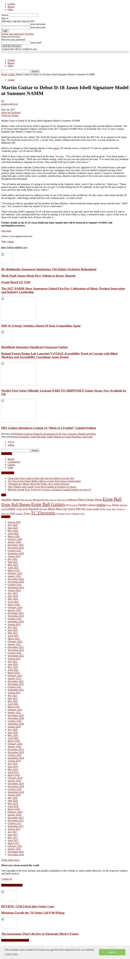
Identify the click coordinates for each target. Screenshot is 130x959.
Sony (114, 509)
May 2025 (13, 564)
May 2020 (13, 735)
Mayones (43, 509)
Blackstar (37, 500)
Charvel (53, 500)
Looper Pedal (22, 509)
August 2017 (14, 829)
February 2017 (15, 846)
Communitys (14, 461)
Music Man (54, 508)
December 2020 (16, 715)
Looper (10, 508)
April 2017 (13, 840)
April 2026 (13, 533)
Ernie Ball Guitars (48, 504)
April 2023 (13, 635)
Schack (108, 509)
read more (6, 231)
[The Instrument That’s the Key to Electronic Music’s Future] (9, 927)
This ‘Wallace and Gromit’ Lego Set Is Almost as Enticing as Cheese (42, 486)
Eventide (73, 505)
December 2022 (16, 647)
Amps (16, 499)
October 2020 (14, 721)
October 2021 (14, 687)
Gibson (92, 504)
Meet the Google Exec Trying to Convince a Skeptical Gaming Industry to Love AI (49, 489)
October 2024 (14, 584)
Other (10, 9)
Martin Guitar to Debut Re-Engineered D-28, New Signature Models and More (56, 434)
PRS (78, 508)
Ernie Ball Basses (16, 504)
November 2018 (16, 786)
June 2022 (13, 664)
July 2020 (12, 729)
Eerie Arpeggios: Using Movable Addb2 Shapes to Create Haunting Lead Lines (53, 436)
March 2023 (14, 638)
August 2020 (14, 726)
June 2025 (13, 562)
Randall (96, 509)
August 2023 (14, 624)
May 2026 (13, 530)
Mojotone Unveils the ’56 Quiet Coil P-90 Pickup (33, 912)
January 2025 (14, 576)
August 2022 (14, 658)
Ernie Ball (112, 499)
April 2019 (13, 772)
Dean (59, 500)
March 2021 (14, 706)
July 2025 (12, 559)
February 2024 (15, 607)
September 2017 (16, 826)
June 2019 (13, 766)
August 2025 (14, 556)
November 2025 (16, 547)
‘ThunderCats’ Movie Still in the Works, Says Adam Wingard (38, 484)
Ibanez (115, 504)
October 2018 (14, 789)
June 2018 (13, 800)
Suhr (12, 513)
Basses (11, 6)
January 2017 (14, 849)
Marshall (34, 508)
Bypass (45, 500)
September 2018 (16, 792)
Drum (98, 499)
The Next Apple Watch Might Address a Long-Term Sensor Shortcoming (44, 481)
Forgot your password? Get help (17, 34)
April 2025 (13, 567)
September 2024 (16, 587)
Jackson (123, 505)
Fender (82, 504)
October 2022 (14, 652)
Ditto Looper (86, 499)
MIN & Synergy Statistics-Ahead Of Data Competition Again (41, 325)
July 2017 (12, 832)
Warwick (76, 514)
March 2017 (14, 843)
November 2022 (16, 650)
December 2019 (16, 749)
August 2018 (14, 795)
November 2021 (16, 684)
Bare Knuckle (26, 500)
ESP (67, 505)
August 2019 (14, 760)
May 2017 (13, 837)
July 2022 (12, 661)
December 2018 (16, 783)
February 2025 (15, 573)
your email (36, 42)
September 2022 (16, 655)
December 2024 (16, 579)
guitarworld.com (9, 104)
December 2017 (16, 817)
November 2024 (16, 581)
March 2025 (14, 570)
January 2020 (14, 746)
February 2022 (15, 675)
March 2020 (14, 741)
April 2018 (13, 806)
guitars (56, 148)
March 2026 (14, 536)
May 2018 (13, 803)
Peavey (71, 509)
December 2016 (16, 851)
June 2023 (13, 630)
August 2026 (14, 522)
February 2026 (15, 539)
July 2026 (12, 525)
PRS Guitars (86, 509)
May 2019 (13, 769)
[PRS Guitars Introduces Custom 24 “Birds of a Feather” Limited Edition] (18, 421)
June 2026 (13, 527)
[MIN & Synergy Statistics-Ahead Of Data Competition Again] (18, 319)
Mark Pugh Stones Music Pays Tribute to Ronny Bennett (38, 275)
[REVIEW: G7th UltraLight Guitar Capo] (9, 900)
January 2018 (14, 814)
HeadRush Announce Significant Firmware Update (34, 347)
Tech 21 (69, 514)
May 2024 (13, 599)
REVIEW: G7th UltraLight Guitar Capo (27, 906)
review (102, 509)
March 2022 (14, 672)
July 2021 (12, 695)
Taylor (27, 513)
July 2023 (12, 627)
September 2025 (16, 553)
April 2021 (13, 704)
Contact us (6, 879)
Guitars (11, 4)
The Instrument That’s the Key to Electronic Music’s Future (40, 933)
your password (38, 27)
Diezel (64, 500)
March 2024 (14, 604)
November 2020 (16, 718)
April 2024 (13, 601)
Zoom (82, 514)
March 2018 (14, 809)
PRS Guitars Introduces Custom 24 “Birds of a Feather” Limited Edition (48, 428)
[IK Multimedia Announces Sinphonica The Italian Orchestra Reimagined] (7, 263)
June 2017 (13, 834)
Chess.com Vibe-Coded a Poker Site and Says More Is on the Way (41, 478)
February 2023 (15, 641)
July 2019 (12, 763)
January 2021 (14, 712)
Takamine (19, 514)
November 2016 (16, 854)
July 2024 (12, 593)
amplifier (6, 499)
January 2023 (14, 644)
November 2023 (16, 616)
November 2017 (16, 820)
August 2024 (14, 590)
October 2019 (14, 755)
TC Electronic (43, 513)
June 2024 (13, 596)
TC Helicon (60, 514)
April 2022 (13, 670)
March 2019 (14, 775)
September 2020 (16, 724)
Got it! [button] (112, 952)
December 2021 (16, 681)
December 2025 (16, 545)
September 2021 (16, 689)
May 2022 (13, 667)
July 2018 (12, 797)
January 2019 (14, 780)
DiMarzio (72, 499)
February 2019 (15, 778)
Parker (65, 509)
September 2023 (16, 621)
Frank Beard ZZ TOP (15, 282)
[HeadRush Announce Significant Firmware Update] (7, 341)
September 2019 (16, 758)
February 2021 (15, 709)
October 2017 (14, 823)
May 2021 (13, 701)
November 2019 (16, 752)
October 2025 (14, 550)
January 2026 (14, 542)
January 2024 (14, 610)
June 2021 (13, 698)
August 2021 (14, 692)
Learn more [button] (11, 954)
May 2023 (13, 633)
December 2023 (16, 613)
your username (38, 24)
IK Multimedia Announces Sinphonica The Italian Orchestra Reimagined (48, 269)
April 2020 (13, 738)
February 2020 (15, 743)
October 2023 (14, 618)
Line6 (3, 509)
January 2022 (14, 678)
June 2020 (13, 732)
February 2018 (15, 812)
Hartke (109, 505)
